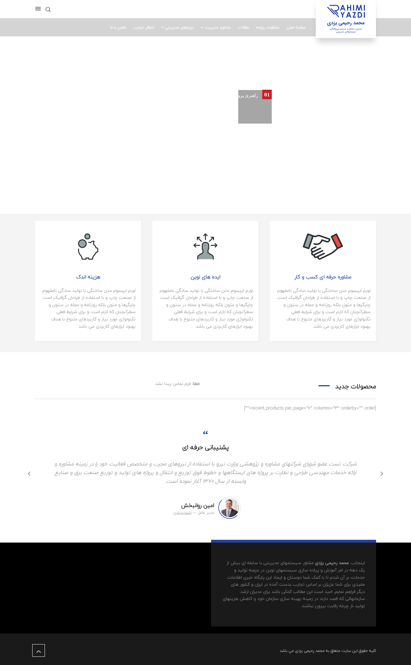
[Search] (48, 9)
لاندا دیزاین (182, 512)
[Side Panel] (39, 9)
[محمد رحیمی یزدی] (346, 19)
